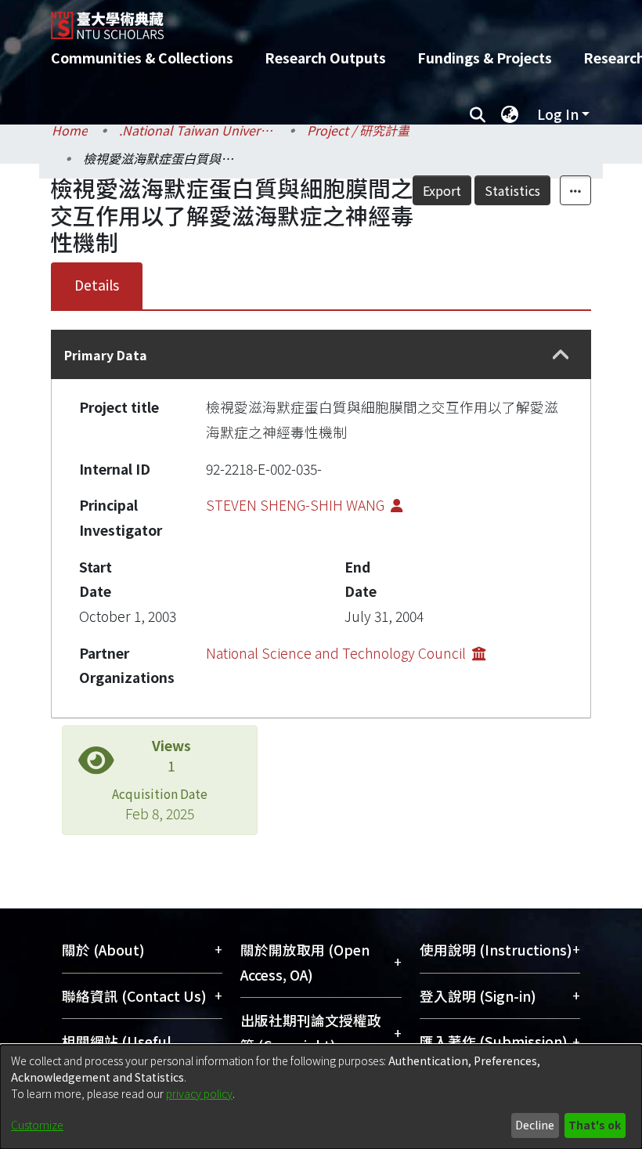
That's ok (594, 1125)
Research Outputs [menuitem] (325, 57)
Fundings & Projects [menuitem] (484, 57)
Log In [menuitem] (558, 114)
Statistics (512, 190)
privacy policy (199, 1093)
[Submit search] (477, 114)
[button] (561, 355)
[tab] (321, 355)
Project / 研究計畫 (358, 130)
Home (70, 130)
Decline (534, 1125)
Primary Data (105, 354)
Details (96, 284)
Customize (37, 1125)
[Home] (333, 19)
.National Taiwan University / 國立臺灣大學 (197, 130)
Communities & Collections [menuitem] (142, 57)
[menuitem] (510, 114)
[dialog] (321, 1097)
